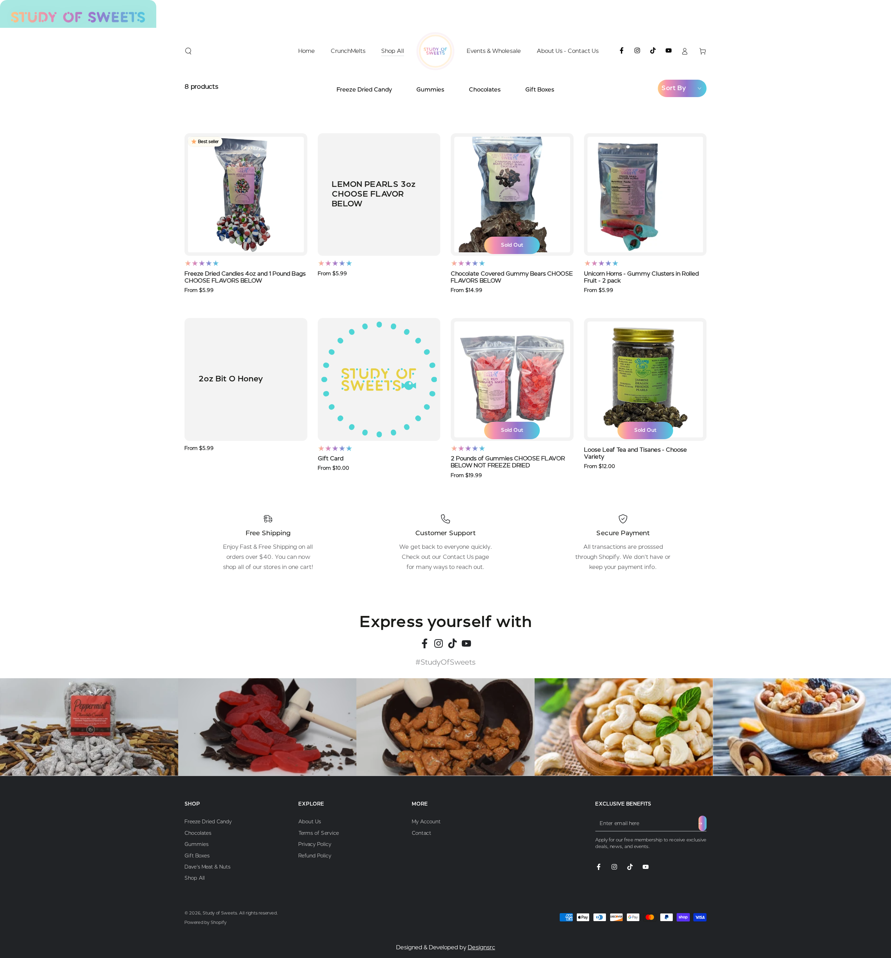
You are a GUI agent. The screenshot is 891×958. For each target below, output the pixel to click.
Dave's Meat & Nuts (207, 867)
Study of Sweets (220, 913)
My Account (426, 822)
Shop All (194, 878)
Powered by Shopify (205, 922)
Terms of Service (318, 833)
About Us (309, 822)
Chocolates (485, 89)
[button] (188, 51)
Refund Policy (314, 856)
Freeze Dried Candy (364, 89)
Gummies (430, 89)
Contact (421, 833)
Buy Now (246, 263)
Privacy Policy (314, 844)
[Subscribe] (703, 823)
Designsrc (481, 947)
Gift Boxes (539, 89)
